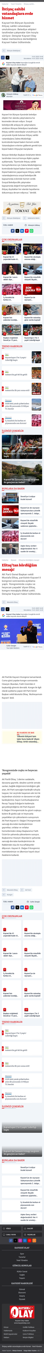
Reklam (6, 1337)
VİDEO (8, 1228)
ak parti (28, 890)
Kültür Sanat (22, 1271)
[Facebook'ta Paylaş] (3, 57)
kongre (9, 895)
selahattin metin (34, 218)
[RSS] (34, 1240)
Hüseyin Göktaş (12, 95)
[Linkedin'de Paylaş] (22, 231)
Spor (22, 1254)
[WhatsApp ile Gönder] (31, 231)
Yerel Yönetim (16, 4)
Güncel (22, 1289)
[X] (15, 1240)
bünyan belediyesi (13, 51)
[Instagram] (20, 1240)
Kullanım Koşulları (29, 1331)
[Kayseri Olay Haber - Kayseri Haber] (22, 1312)
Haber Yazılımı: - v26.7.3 (22, 1350)
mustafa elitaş (12, 602)
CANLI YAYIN (11, 1235)
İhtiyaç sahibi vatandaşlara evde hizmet (31, 4)
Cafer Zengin (12, 647)
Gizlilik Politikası (28, 1327)
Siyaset (13, 560)
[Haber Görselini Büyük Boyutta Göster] (22, 79)
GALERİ (30, 1228)
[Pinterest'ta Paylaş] (27, 231)
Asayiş (22, 1296)
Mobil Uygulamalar (10, 1334)
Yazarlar (22, 1257)
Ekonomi (22, 1293)
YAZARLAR (31, 1235)
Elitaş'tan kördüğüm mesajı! (29, 560)
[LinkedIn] (25, 1240)
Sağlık (22, 1275)
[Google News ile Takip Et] (37, 95)
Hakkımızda (8, 1331)
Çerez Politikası (28, 1334)
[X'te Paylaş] (7, 57)
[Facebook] (11, 1240)
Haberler (5, 4)
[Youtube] (29, 1240)
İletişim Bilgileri (28, 1337)
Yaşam (22, 1278)
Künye (6, 1327)
